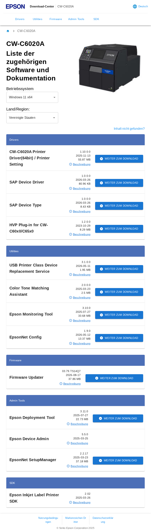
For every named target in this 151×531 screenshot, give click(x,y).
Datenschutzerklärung (103, 519)
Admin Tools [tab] (76, 19)
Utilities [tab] (37, 19)
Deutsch (143, 6)
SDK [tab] (96, 19)
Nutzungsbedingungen (48, 519)
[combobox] (29, 117)
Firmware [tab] (56, 19)
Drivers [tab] (20, 19)
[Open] (54, 117)
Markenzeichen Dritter (75, 519)
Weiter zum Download (121, 158)
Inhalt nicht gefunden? (129, 128)
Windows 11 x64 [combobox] (20, 97)
